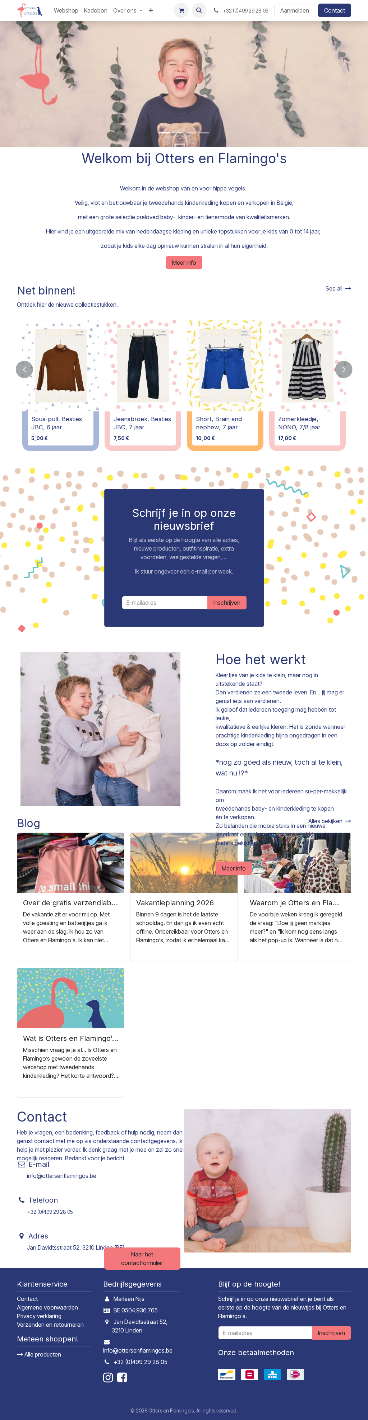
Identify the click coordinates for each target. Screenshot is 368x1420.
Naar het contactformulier (142, 1258)
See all (334, 288)
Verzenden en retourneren (50, 1324)
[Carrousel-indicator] (164, 133)
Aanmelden (294, 10)
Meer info (184, 262)
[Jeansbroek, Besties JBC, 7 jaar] (143, 365)
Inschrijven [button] (226, 602)
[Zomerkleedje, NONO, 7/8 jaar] (307, 365)
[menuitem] (66, 10)
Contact (334, 10)
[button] (199, 10)
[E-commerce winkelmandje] (181, 10)
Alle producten (42, 1354)
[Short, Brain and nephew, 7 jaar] (225, 365)
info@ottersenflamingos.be (61, 1175)
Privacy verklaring (39, 1316)
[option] (184, 386)
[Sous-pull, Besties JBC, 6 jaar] (60, 365)
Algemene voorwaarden (47, 1307)
